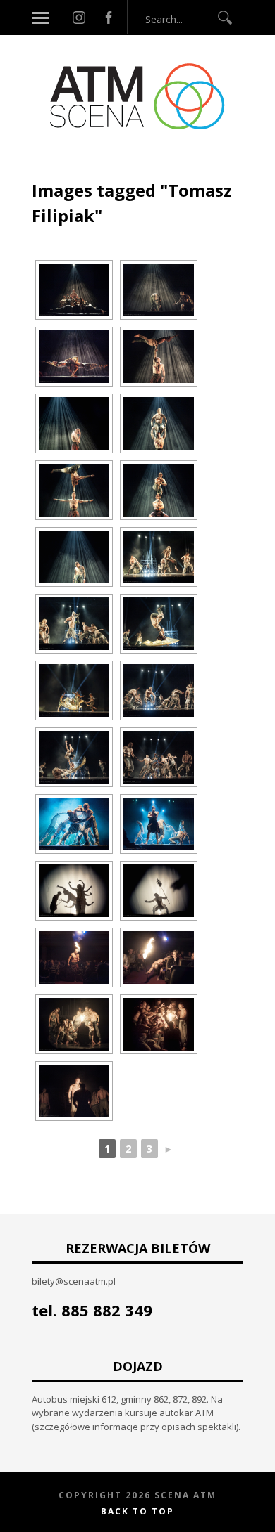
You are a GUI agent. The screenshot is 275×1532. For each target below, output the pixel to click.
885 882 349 (106, 1309)
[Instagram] (79, 17)
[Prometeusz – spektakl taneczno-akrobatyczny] (74, 290)
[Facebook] (108, 17)
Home (46, 160)
